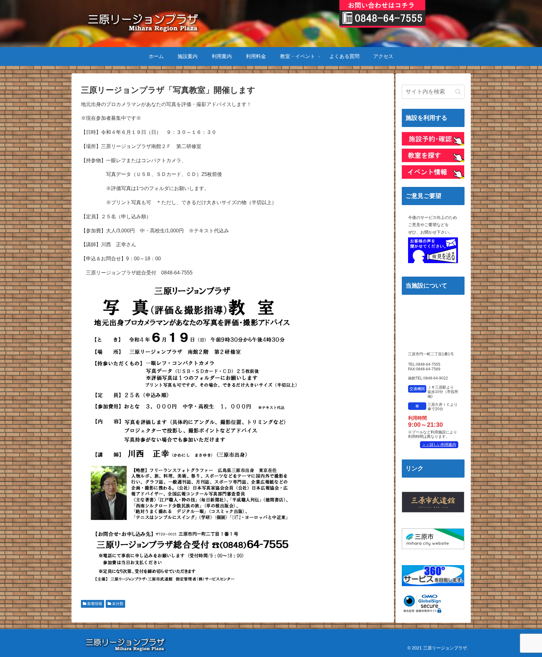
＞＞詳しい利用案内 (439, 444)
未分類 (117, 603)
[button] (458, 91)
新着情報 (94, 603)
